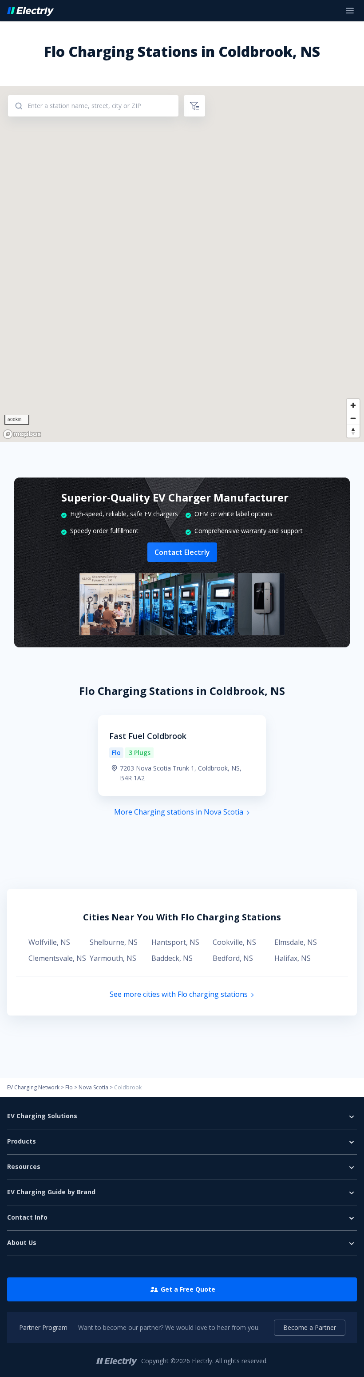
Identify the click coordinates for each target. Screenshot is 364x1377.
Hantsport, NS (175, 942)
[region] (182, 264)
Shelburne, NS (114, 942)
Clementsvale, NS (57, 958)
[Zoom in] (353, 405)
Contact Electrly (182, 552)
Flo (69, 1087)
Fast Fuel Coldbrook (147, 736)
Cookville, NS (234, 942)
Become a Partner (309, 1327)
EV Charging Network (33, 1087)
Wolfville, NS (49, 942)
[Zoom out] (353, 418)
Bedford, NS (233, 958)
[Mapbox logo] (22, 434)
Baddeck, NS (172, 958)
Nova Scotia (93, 1087)
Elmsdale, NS (295, 942)
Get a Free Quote (188, 1289)
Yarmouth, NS (113, 958)
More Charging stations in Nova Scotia (178, 812)
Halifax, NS (292, 958)
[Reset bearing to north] (353, 431)
